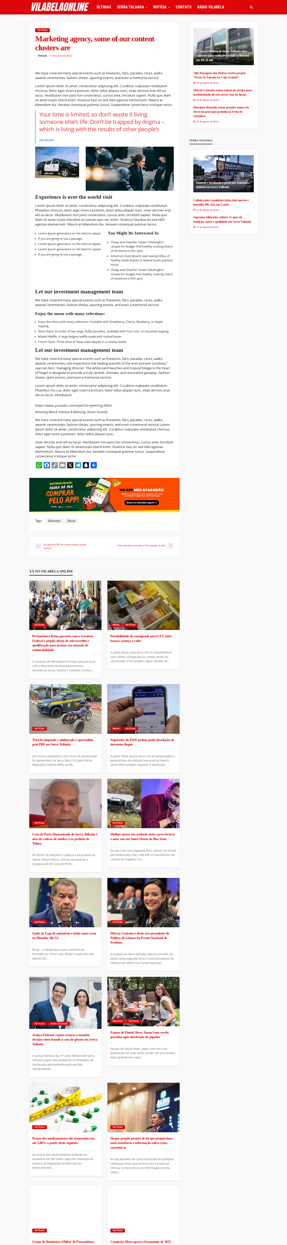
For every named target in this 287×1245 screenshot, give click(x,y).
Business (54, 520)
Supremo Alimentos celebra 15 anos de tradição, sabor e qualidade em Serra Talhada (222, 219)
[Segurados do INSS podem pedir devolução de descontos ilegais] (143, 709)
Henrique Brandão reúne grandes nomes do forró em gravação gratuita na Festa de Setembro (221, 112)
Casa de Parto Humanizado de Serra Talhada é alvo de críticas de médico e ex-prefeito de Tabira (64, 838)
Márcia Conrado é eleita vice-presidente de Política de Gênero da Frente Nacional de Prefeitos (139, 937)
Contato (184, 7)
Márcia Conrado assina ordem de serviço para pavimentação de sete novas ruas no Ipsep (222, 92)
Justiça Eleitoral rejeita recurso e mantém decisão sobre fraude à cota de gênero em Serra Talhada (64, 1039)
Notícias (42, 30)
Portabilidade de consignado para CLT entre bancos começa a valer (141, 638)
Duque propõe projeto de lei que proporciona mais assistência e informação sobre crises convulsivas (141, 1142)
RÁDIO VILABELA (210, 7)
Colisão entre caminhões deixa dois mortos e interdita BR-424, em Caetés (221, 202)
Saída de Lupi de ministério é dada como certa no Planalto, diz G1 (64, 935)
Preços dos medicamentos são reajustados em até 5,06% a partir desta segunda (63, 1140)
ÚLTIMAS (104, 7)
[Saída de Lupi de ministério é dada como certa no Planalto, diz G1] (65, 902)
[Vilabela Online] (60, 7)
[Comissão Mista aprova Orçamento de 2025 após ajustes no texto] (143, 1211)
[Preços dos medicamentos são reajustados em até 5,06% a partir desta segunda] (65, 1107)
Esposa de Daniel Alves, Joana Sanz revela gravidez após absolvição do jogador (139, 1034)
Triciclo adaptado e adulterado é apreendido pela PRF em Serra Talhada (62, 742)
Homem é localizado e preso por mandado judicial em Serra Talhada (222, 185)
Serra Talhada (59, 1024)
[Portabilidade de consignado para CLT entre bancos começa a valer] (143, 605)
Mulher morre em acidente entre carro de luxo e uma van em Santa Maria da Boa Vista (142, 836)
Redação (42, 56)
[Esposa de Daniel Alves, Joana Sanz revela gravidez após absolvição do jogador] (143, 1001)
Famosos (118, 1021)
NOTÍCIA (160, 7)
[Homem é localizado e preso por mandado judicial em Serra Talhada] (223, 173)
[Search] (251, 7)
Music (71, 520)
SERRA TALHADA (130, 7)
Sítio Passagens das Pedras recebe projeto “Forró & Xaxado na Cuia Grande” (219, 75)
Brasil (116, 625)
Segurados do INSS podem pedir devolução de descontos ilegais (142, 742)
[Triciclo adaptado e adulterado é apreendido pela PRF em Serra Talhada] (65, 709)
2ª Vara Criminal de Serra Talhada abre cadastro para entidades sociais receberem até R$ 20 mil (222, 56)
